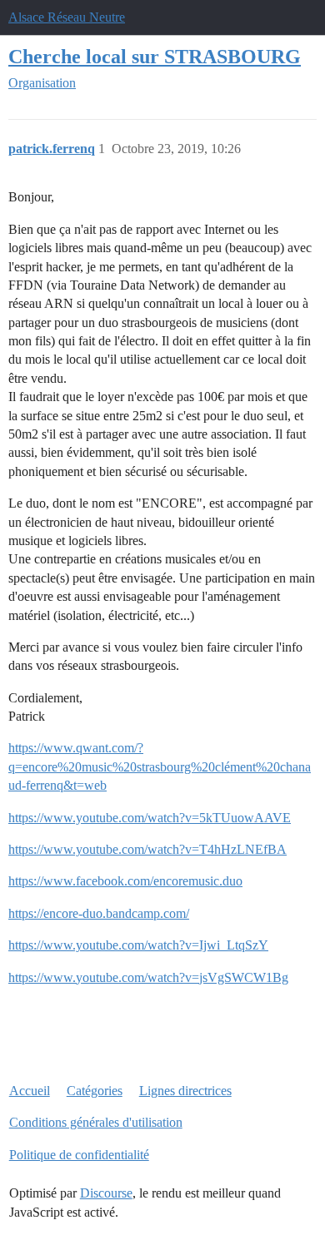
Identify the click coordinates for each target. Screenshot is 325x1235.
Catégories (94, 1091)
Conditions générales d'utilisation (95, 1122)
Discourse (106, 1193)
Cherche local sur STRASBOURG (154, 56)
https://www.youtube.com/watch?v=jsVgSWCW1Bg (148, 977)
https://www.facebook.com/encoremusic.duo (125, 881)
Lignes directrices (185, 1091)
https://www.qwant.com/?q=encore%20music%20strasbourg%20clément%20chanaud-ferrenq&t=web (159, 766)
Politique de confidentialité (79, 1155)
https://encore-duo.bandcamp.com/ (98, 913)
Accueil (29, 1091)
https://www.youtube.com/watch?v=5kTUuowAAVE (149, 818)
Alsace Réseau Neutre (66, 17)
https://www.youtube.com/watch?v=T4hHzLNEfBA (147, 849)
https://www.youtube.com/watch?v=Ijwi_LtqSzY (138, 945)
